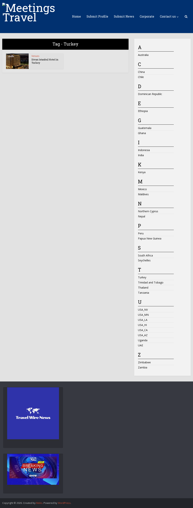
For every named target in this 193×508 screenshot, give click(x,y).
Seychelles (144, 260)
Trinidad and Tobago (150, 282)
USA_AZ (143, 335)
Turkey (142, 277)
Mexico (142, 189)
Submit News (124, 16)
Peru (141, 233)
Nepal (141, 216)
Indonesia (144, 150)
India (141, 155)
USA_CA (143, 330)
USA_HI (142, 325)
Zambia (142, 367)
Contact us (168, 16)
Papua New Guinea (149, 238)
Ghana (142, 133)
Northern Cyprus (148, 211)
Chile (141, 77)
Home (76, 16)
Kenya (142, 172)
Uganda (142, 340)
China (141, 72)
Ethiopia (143, 111)
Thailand (143, 287)
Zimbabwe (144, 362)
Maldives (143, 194)
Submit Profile (97, 16)
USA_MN (143, 315)
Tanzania (143, 292)
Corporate (147, 16)
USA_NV (143, 309)
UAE (140, 345)
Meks (39, 503)
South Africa (145, 255)
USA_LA (142, 320)
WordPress (64, 503)
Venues (35, 56)
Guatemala (144, 128)
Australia (143, 55)
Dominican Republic (150, 94)
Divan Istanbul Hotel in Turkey (44, 61)
